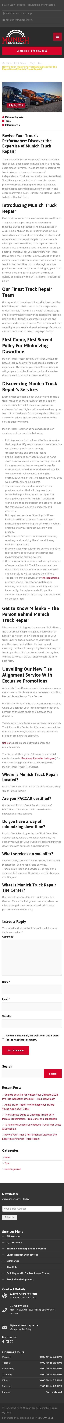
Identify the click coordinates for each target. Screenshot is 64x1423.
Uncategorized (12, 1169)
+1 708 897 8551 (44, 1417)
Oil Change (13, 1261)
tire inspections (50, 577)
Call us (6, 743)
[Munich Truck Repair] (15, 37)
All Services (14, 1236)
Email (6, 999)
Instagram (49, 5)
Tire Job (12, 1267)
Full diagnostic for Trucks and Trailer (28, 1273)
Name (6, 982)
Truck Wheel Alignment (20, 1279)
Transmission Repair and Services (26, 1248)
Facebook (20, 5)
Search (7, 1066)
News (7, 1157)
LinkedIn (35, 5)
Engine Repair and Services (22, 1254)
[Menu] (57, 37)
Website (6, 1016)
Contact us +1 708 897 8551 (32, 50)
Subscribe (10, 1217)
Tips (8, 121)
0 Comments (12, 125)
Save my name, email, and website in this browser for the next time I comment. (32, 1037)
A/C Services (14, 1242)
